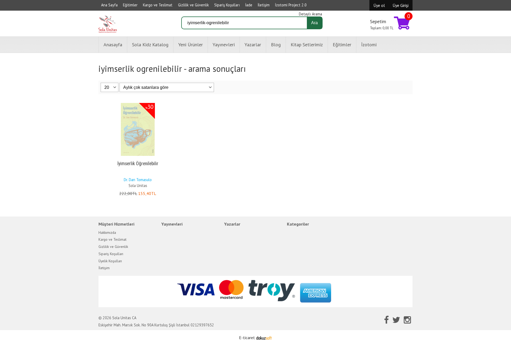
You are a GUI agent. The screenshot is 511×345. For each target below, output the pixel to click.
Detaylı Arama (310, 13)
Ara (314, 22)
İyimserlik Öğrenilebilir (137, 163)
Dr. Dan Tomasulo (138, 179)
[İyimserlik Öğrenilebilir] (138, 104)
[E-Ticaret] (264, 337)
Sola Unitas (138, 185)
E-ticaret (247, 337)
